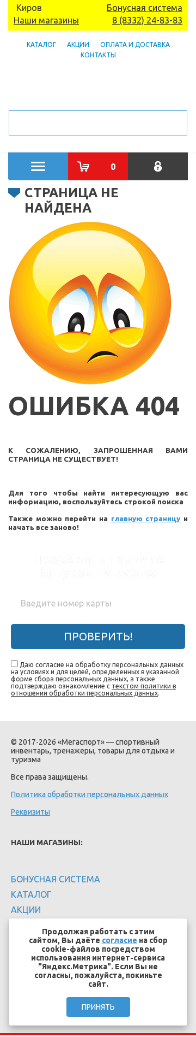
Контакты (98, 54)
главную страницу (146, 519)
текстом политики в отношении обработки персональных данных (93, 689)
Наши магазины (46, 20)
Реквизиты (30, 812)
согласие (119, 940)
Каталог (41, 44)
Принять (98, 1007)
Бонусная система (144, 8)
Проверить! (98, 636)
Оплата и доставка (135, 44)
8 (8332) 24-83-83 (147, 20)
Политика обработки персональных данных (89, 794)
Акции (78, 44)
